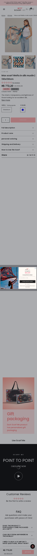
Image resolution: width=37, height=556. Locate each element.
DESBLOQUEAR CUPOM (27, 281)
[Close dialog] (35, 268)
